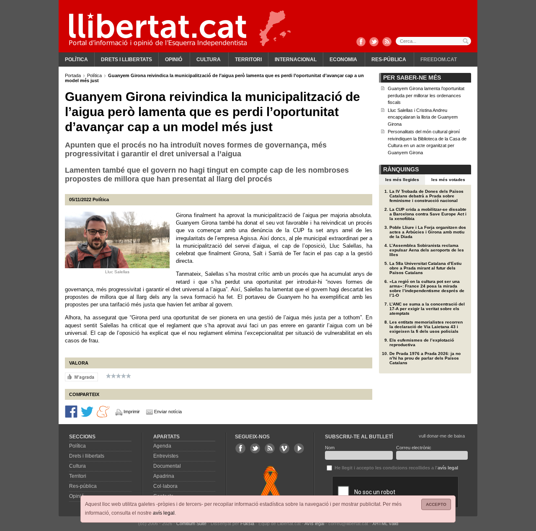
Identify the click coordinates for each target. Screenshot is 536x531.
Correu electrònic (413, 447)
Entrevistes (165, 456)
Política (76, 59)
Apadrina (163, 476)
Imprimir (132, 411)
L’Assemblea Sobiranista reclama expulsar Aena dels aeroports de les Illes (426, 250)
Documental (167, 466)
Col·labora (165, 486)
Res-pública (388, 59)
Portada (73, 75)
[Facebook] (361, 42)
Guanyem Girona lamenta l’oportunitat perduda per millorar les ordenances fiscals (426, 95)
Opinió (173, 59)
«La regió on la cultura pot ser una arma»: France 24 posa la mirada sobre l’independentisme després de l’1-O (426, 288)
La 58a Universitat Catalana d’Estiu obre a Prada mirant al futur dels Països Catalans (425, 268)
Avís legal (314, 523)
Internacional (296, 59)
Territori (248, 59)
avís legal (164, 513)
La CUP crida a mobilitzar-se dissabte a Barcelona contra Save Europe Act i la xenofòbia (427, 214)
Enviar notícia (168, 411)
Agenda (162, 446)
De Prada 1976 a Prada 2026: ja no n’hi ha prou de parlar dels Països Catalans (425, 358)
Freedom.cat (438, 59)
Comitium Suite (191, 523)
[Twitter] (373, 42)
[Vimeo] (284, 448)
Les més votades (448, 179)
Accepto (436, 504)
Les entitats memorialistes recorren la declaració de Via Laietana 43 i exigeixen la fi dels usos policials (426, 327)
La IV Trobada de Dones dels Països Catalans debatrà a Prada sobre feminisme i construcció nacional (426, 196)
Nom (330, 447)
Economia (343, 59)
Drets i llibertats (126, 59)
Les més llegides (402, 179)
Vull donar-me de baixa (442, 435)
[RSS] (386, 42)
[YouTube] (299, 448)
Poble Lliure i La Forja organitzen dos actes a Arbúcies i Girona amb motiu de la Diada (427, 232)
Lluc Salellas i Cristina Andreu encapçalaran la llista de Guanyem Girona (423, 117)
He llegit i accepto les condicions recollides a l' (395, 467)
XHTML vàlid (385, 523)
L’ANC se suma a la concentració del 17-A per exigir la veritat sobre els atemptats (427, 309)
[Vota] (81, 376)
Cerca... (433, 41)
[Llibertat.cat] (158, 29)
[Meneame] (103, 411)
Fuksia (247, 523)
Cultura (208, 59)
